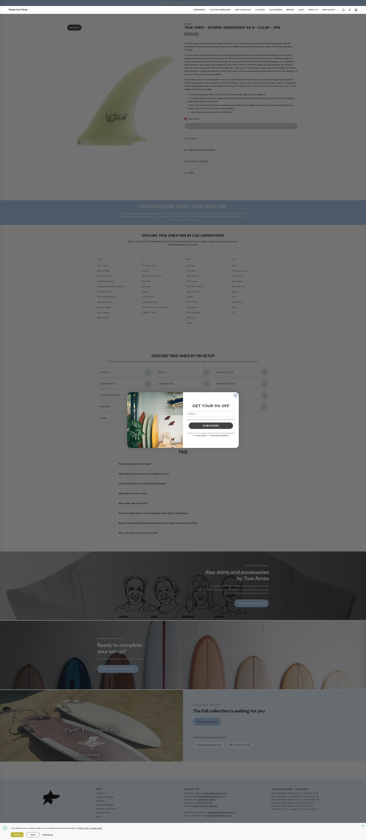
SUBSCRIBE (211, 425)
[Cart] (356, 10)
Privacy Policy (84, 828)
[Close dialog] (235, 395)
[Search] (343, 10)
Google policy (96, 828)
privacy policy (201, 435)
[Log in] (350, 10)
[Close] (363, 825)
